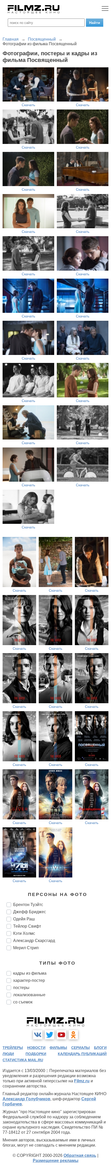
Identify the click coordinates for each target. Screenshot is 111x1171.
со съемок (23, 1002)
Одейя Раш (24, 919)
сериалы (80, 1048)
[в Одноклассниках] (73, 1034)
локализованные (29, 995)
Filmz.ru (82, 1081)
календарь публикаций (82, 1054)
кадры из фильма (29, 973)
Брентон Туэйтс (28, 904)
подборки (36, 1054)
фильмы (58, 1048)
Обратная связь (80, 1155)
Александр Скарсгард (34, 940)
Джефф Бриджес (29, 912)
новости (36, 1048)
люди (8, 1054)
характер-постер (29, 980)
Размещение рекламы (55, 1160)
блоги (100, 1048)
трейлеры (13, 1048)
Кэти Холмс (24, 933)
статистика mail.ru (23, 1060)
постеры (21, 987)
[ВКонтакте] (37, 1034)
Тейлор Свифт (27, 926)
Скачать (28, 105)
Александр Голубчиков (26, 1099)
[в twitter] (49, 1034)
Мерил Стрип (26, 948)
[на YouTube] (61, 1034)
